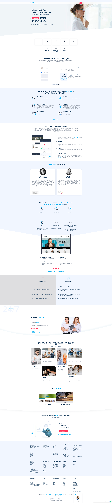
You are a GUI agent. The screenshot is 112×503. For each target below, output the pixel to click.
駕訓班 (74, 463)
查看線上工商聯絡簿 (45, 484)
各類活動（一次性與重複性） (67, 468)
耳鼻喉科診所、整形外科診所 (77, 448)
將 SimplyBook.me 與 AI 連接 (34, 472)
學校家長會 (54, 449)
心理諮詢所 (44, 467)
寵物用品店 (44, 466)
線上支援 (64, 155)
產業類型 (44, 482)
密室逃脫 (64, 464)
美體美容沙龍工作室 (45, 448)
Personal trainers (55, 463)
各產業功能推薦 (32, 445)
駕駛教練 (74, 464)
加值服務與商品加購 (32, 447)
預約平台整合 (31, 482)
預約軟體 (31, 456)
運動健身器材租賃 (55, 468)
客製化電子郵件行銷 (32, 469)
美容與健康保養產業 (46, 443)
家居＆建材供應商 (65, 456)
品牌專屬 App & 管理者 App (34, 470)
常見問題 (54, 482)
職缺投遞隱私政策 (75, 485)
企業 (43, 481)
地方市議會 (64, 448)
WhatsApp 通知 (32, 468)
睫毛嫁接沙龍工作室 (45, 445)
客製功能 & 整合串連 (32, 481)
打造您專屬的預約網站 (33, 449)
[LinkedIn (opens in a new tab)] (78, 492)
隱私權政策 (74, 482)
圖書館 (54, 448)
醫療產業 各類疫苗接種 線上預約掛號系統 (77, 456)
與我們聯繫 (64, 486)
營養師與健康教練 (75, 458)
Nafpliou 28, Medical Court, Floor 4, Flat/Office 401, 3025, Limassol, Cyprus (55, 494)
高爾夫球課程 (54, 467)
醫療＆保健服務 (75, 443)
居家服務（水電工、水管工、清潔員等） (47, 470)
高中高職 (54, 447)
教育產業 (54, 443)
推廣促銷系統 (31, 453)
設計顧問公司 (44, 468)
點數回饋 (31, 471)
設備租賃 (64, 466)
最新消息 (64, 485)
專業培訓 (44, 464)
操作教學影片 (38, 322)
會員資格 (31, 464)
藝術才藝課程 (64, 463)
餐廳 (63, 467)
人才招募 (64, 484)
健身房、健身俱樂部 (55, 464)
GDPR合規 (74, 481)
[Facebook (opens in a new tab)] (74, 492)
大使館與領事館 (65, 447)
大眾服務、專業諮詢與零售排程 (66, 444)
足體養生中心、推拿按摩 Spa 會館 (77, 445)
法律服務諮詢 (64, 453)
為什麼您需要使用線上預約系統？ (34, 457)
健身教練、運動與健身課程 (57, 461)
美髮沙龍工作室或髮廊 (46, 446)
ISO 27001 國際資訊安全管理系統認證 (77, 488)
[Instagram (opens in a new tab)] (81, 492)
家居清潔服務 (44, 471)
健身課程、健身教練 (55, 465)
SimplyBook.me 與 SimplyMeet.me (35, 484)
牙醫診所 (74, 447)
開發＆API (44, 483)
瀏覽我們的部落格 (63, 71)
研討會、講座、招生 (55, 453)
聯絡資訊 (64, 483)
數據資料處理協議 (75, 483)
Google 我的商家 (32, 462)
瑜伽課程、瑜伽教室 (55, 466)
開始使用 (54, 481)
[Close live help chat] (81, 494)
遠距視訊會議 (31, 465)
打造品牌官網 (31, 454)
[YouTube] (79, 492)
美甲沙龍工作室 (45, 449)
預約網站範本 (31, 483)
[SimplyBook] (34, 3)
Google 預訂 (31, 463)
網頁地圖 (54, 484)
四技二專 (54, 446)
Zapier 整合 (31, 461)
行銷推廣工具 (31, 455)
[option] (44, 73)
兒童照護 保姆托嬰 (55, 454)
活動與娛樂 (64, 461)
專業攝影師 (64, 465)
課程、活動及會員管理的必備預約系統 (35, 446)
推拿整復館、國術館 (75, 449)
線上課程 (54, 452)
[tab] (64, 69)
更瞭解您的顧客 (32, 448)
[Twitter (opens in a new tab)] (76, 492)
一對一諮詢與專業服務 (46, 461)
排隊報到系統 (75, 455)
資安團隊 (74, 486)
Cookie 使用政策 (75, 484)
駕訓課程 (74, 461)
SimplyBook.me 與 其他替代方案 (34, 485)
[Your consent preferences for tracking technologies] (110, 501)
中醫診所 (74, 450)
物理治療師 (74, 451)
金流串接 (31, 452)
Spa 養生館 (44, 447)
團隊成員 (64, 482)
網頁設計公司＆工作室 (66, 455)
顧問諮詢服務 (44, 465)
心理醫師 (74, 452)
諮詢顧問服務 (44, 463)
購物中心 (64, 446)
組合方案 (31, 460)
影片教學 (59, 157)
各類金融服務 (64, 450)
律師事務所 (64, 454)
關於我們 (64, 481)
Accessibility (75, 489)
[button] (48, 3)
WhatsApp (76, 137)
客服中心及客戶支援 (65, 449)
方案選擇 (58, 2)
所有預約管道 (55, 84)
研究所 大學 (54, 445)
